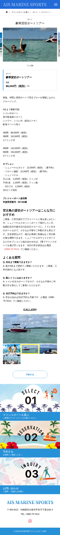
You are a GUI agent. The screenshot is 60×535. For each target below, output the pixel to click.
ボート (30, 19)
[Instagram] (30, 521)
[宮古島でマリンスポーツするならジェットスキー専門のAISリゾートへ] (25, 4)
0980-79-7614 (11, 249)
